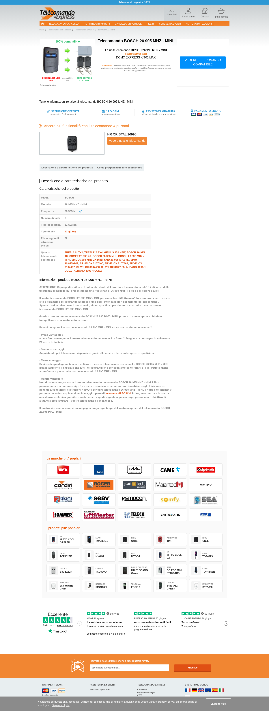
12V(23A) (70, 231)
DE (194, 690)
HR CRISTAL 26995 (122, 134)
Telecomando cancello (64, 24)
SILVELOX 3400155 (113, 267)
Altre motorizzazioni (199, 24)
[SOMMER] (63, 514)
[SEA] (206, 499)
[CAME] (170, 469)
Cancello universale (128, 24)
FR (188, 690)
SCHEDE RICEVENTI (170, 24)
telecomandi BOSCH (118, 393)
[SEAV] (99, 499)
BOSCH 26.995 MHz (105, 256)
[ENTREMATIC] (170, 514)
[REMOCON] (134, 499)
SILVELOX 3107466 (116, 263)
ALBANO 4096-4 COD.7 (88, 270)
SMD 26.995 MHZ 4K (116, 259)
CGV (139, 695)
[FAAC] (134, 469)
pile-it (150, 24)
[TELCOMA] (63, 499)
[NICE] (99, 469)
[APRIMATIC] (206, 469)
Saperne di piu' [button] (61, 705)
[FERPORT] (206, 514)
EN (208, 690)
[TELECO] (134, 514)
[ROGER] (99, 484)
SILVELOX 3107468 (88, 267)
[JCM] (134, 484)
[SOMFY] (170, 499)
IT (222, 690)
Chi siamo (142, 689)
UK (201, 690)
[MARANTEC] (170, 484)
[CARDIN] (63, 484)
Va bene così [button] (219, 703)
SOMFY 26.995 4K (80, 256)
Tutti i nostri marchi (97, 24)
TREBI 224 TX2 (74, 252)
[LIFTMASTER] (99, 514)
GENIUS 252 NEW (114, 252)
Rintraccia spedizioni (100, 689)
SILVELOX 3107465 (91, 263)
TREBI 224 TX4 (93, 252)
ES (215, 690)
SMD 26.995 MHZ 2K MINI (87, 259)
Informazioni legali (146, 692)
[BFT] (63, 469)
